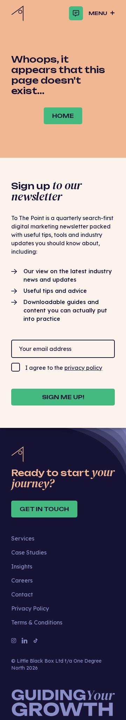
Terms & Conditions (36, 622)
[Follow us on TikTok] (35, 640)
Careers (22, 580)
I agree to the (63, 367)
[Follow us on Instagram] (13, 640)
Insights (21, 566)
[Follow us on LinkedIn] (24, 640)
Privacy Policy (30, 608)
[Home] (17, 13)
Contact (22, 594)
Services (22, 538)
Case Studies (29, 552)
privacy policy (83, 367)
